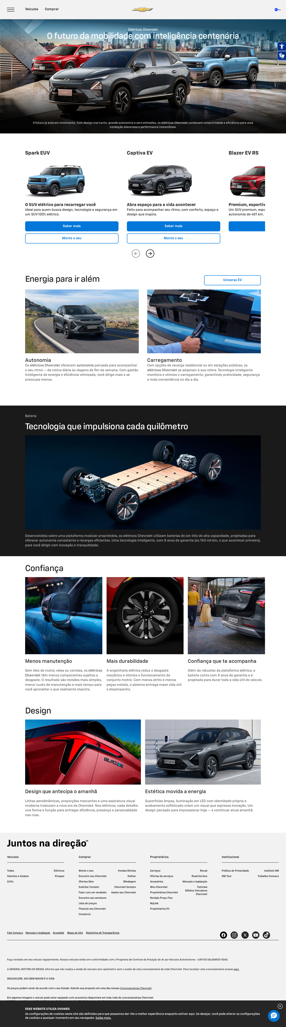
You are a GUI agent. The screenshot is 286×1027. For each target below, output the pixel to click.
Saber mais (72, 226)
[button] (274, 1016)
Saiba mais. (103, 1018)
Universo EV (232, 280)
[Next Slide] (150, 253)
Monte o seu (71, 238)
